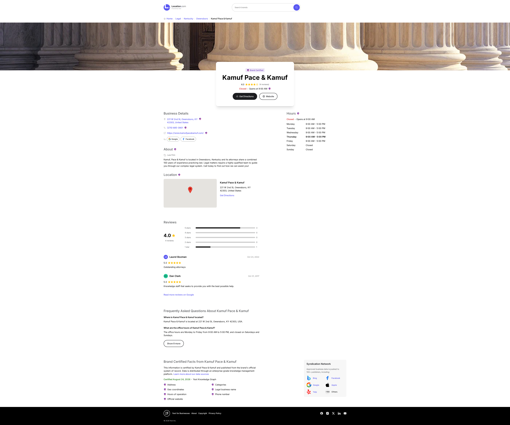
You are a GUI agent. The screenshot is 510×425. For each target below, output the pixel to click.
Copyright (202, 413)
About (194, 413)
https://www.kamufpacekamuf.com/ (185, 133)
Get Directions (227, 195)
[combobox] (266, 7)
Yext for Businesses (181, 413)
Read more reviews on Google (179, 294)
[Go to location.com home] (175, 7)
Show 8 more (173, 343)
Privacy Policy (215, 413)
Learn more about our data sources (191, 374)
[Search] (296, 7)
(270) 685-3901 (175, 127)
